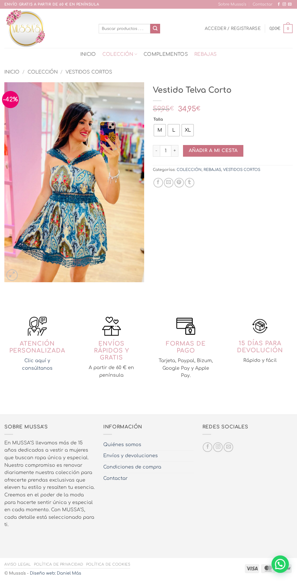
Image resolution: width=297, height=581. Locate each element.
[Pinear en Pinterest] (179, 182)
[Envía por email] (168, 182)
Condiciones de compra (132, 467)
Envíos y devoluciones (130, 455)
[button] (233, 28)
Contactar (263, 4)
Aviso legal (17, 564)
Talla (158, 119)
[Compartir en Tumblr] (189, 182)
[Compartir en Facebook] (158, 182)
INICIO (88, 54)
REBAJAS (205, 54)
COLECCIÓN (117, 54)
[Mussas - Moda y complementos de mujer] (47, 28)
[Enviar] (155, 29)
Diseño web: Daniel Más (55, 573)
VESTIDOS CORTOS (89, 72)
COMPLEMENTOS (166, 54)
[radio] (160, 130)
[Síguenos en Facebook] (278, 4)
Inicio (11, 72)
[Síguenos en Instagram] (284, 4)
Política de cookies (108, 564)
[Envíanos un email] (289, 4)
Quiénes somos (122, 444)
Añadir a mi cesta (213, 150)
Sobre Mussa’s (232, 4)
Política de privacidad (58, 564)
